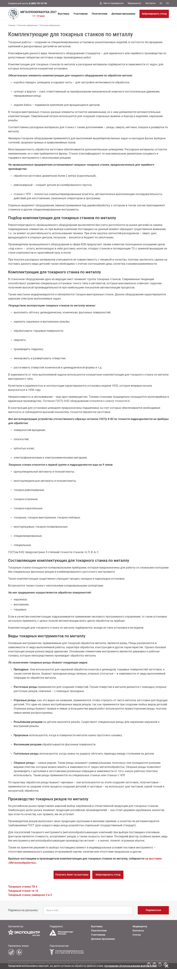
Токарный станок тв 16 (23, 890)
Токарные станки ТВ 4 (22, 886)
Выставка (63, 13)
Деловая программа (123, 13)
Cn (167, 3)
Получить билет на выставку (71, 874)
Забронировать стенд (154, 13)
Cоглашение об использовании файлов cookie (130, 965)
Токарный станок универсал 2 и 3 (30, 895)
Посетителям (99, 13)
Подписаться (153, 910)
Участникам (80, 13)
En (161, 3)
